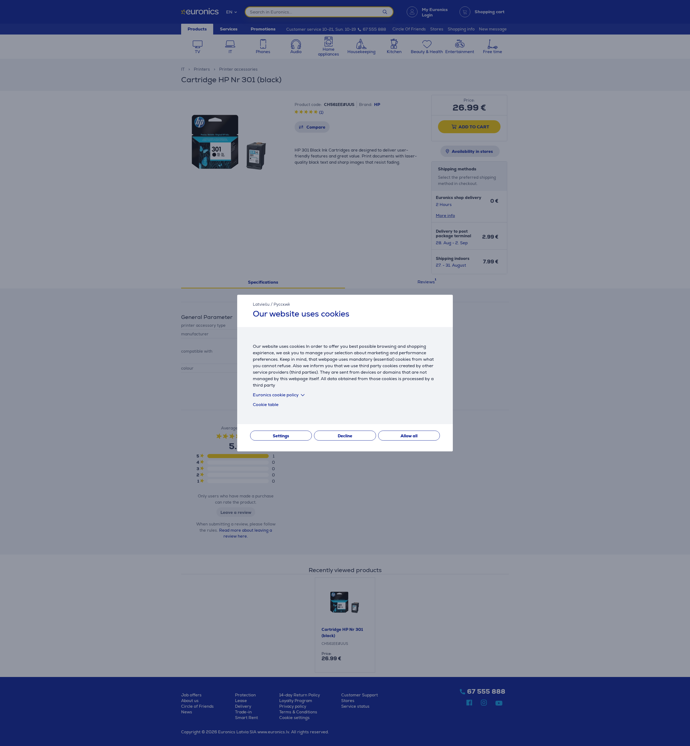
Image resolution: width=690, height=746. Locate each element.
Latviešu (261, 304)
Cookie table (265, 404)
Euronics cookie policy (276, 395)
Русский (282, 304)
